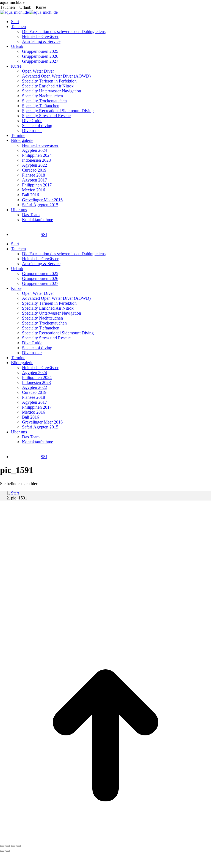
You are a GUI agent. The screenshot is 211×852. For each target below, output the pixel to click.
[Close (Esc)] (2, 846)
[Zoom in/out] (18, 846)
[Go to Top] (105, 839)
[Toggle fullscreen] (13, 846)
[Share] (7, 846)
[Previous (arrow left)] (2, 851)
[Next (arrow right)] (7, 851)
